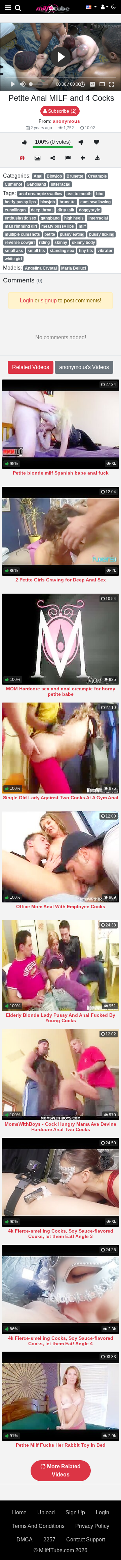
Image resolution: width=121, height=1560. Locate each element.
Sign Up (75, 1512)
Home (19, 1512)
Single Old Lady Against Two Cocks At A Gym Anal (60, 797)
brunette (67, 202)
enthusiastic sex (20, 218)
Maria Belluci (73, 268)
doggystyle (89, 210)
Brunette (75, 176)
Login (102, 1512)
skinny (60, 242)
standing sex (62, 250)
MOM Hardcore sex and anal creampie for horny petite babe (60, 691)
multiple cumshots (22, 234)
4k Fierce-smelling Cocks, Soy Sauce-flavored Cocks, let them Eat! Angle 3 (60, 1233)
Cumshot (13, 184)
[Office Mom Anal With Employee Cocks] (60, 856)
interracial (98, 218)
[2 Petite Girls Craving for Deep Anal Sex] (60, 531)
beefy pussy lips (20, 202)
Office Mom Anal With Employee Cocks (60, 906)
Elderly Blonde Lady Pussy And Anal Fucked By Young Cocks (60, 1017)
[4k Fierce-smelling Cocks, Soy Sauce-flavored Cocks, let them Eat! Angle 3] (60, 1182)
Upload (46, 1512)
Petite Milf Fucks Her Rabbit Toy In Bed (61, 1445)
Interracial (60, 184)
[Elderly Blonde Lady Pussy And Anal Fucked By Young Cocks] (60, 965)
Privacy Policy (92, 1526)
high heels (74, 218)
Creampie (97, 176)
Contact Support (85, 1539)
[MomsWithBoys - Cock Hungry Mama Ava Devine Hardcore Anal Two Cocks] (60, 1074)
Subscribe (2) (62, 111)
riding (44, 242)
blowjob (47, 202)
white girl (13, 258)
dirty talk (65, 210)
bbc (99, 193)
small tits (36, 250)
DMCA (24, 1539)
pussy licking (101, 234)
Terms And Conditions (38, 1526)
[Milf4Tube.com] (53, 8)
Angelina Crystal (41, 268)
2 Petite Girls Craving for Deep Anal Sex (60, 579)
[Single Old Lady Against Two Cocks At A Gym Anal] (60, 748)
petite (49, 234)
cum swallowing (95, 202)
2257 (49, 1539)
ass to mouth (79, 193)
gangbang (50, 218)
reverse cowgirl (20, 242)
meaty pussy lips (57, 226)
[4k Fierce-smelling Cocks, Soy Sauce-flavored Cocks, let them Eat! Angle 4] (60, 1289)
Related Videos (30, 367)
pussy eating (72, 234)
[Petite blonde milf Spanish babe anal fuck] (60, 424)
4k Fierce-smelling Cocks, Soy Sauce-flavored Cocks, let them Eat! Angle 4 (60, 1340)
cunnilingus (16, 210)
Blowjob (54, 176)
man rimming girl (21, 226)
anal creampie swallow (40, 193)
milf (82, 226)
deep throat (42, 210)
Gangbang (36, 184)
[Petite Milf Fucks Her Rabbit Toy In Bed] (60, 1396)
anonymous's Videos (84, 367)
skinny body (83, 242)
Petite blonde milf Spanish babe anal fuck (61, 473)
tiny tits (86, 250)
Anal (38, 176)
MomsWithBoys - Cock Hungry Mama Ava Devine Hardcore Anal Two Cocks (60, 1126)
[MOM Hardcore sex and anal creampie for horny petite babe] (60, 639)
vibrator (105, 250)
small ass (14, 250)
